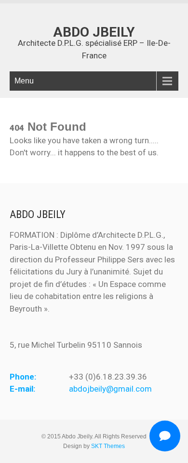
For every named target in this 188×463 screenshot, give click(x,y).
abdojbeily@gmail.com (110, 389)
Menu (24, 81)
